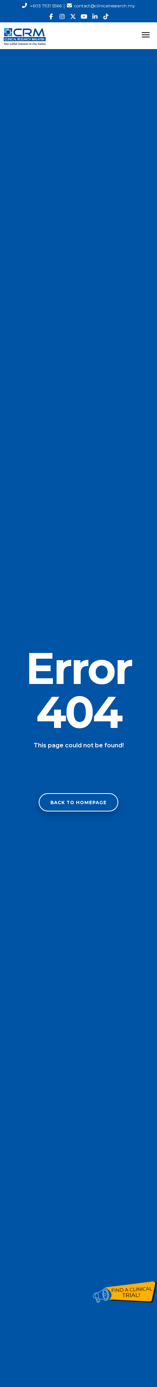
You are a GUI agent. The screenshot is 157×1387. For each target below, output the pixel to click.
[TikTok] (106, 17)
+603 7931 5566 (46, 5)
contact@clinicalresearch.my (104, 5)
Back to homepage (78, 802)
